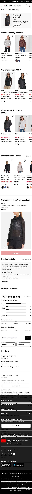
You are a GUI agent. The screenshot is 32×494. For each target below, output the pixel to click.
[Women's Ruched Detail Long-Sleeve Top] (8, 43)
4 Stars (3, 306)
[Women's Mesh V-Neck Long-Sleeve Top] (8, 80)
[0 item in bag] (29, 6)
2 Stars (3, 312)
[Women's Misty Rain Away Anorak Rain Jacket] (20, 166)
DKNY (14, 19)
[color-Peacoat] (19, 61)
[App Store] (6, 465)
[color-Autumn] (31, 187)
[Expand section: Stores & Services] (16, 409)
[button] (5, 9)
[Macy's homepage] (2, 9)
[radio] (16, 60)
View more (5, 281)
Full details (17, 25)
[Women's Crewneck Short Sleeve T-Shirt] (22, 123)
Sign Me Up (16, 425)
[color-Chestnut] (17, 61)
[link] (8, 57)
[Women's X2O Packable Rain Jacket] (7, 166)
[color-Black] (3, 187)
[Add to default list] (13, 37)
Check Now (20, 443)
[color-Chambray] (5, 187)
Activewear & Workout (14, 9)
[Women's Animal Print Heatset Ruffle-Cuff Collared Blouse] (8, 123)
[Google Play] (18, 465)
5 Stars (3, 303)
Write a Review (27, 296)
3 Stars (3, 309)
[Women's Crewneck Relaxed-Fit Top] (22, 43)
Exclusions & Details (12, 443)
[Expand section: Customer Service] (16, 400)
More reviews (16, 386)
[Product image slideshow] (16, 230)
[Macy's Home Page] (8, 6)
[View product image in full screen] (4, 247)
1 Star (3, 315)
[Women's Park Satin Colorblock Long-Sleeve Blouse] (22, 80)
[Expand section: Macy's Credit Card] (16, 405)
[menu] (2, 6)
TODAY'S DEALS (6, 1)
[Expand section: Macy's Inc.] (16, 413)
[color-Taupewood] (8, 187)
